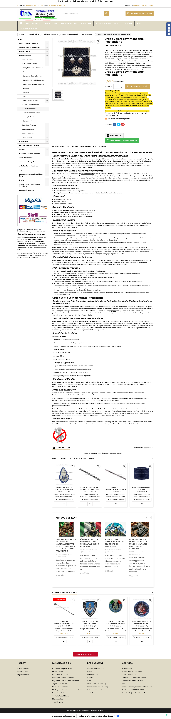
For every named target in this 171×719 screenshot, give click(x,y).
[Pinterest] (123, 124)
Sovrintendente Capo (32, 113)
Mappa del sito (58, 699)
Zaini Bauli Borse (26, 158)
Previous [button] (146, 517)
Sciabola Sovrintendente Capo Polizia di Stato (64, 624)
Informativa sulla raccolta (63, 716)
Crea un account (147, 5)
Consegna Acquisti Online (62, 668)
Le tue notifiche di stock (96, 690)
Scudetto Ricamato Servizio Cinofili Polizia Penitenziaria (141, 624)
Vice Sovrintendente (31, 104)
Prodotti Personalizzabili (29, 145)
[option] (66, 551)
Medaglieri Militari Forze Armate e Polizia (67, 690)
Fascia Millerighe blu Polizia (141, 488)
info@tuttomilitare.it (57, 5)
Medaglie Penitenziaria (31, 117)
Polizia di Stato (27, 60)
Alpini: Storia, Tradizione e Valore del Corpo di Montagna (114, 543)
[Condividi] (114, 124)
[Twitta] (119, 124)
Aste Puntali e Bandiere (28, 166)
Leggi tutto (60, 575)
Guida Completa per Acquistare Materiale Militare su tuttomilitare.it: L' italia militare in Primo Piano (66, 545)
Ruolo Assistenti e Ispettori (32, 76)
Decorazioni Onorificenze (107, 23)
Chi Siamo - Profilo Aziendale (63, 678)
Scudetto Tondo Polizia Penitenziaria (115, 623)
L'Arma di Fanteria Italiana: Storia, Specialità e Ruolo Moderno (89, 543)
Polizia (108, 193)
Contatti (128, 23)
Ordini (89, 672)
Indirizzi (90, 678)
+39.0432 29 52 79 (32, 5)
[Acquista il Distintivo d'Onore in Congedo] (33, 231)
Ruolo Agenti (27, 121)
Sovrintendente (30, 109)
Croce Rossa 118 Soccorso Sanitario (29, 185)
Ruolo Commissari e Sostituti (33, 84)
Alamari (26, 88)
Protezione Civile (58, 693)
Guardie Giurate (28, 129)
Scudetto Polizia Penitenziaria (90, 623)
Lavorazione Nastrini (60, 687)
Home (20, 39)
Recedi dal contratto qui (85, 654)
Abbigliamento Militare (28, 43)
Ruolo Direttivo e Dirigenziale (33, 80)
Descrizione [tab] (58, 146)
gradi (101, 159)
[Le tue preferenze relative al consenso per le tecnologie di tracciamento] (167, 715)
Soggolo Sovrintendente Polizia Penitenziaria (115, 489)
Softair (22, 149)
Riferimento (109, 45)
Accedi (136, 5)
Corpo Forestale (28, 133)
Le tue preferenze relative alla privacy (96, 716)
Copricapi (26, 72)
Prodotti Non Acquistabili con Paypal (31, 175)
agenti (113, 163)
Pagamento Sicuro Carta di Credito (65, 681)
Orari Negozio (57, 702)
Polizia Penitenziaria (29, 64)
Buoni (89, 681)
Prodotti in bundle (28, 28)
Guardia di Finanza (29, 125)
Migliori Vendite (23, 675)
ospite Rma (91, 693)
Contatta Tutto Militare (60, 696)
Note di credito (92, 675)
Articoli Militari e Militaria (29, 47)
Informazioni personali (95, 668)
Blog (139, 23)
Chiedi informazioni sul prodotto (122, 140)
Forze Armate (32, 23)
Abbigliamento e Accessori (33, 68)
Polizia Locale (27, 137)
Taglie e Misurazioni (59, 684)
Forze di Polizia (50, 23)
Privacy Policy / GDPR (60, 672)
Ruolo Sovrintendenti (30, 100)
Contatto (127, 663)
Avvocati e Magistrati (28, 162)
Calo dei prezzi (23, 668)
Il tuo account (95, 663)
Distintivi (26, 92)
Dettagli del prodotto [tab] (79, 146)
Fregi (25, 96)
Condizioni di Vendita (60, 675)
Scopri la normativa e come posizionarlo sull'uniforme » (31, 256)
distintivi (99, 193)
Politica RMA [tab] (99, 146)
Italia (21, 180)
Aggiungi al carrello (137, 86)
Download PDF (114, 135)
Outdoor (22, 170)
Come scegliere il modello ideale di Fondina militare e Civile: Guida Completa (138, 544)
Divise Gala (86, 23)
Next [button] (150, 517)
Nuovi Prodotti (22, 672)
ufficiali (126, 63)
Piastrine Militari (69, 23)
